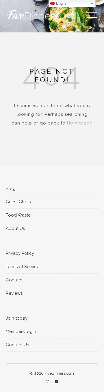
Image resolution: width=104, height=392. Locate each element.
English (61, 3)
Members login (21, 331)
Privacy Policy (20, 253)
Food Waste (18, 215)
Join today (16, 318)
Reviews (14, 293)
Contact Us (17, 344)
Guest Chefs (18, 201)
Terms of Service (22, 266)
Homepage (79, 123)
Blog (11, 188)
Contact (14, 280)
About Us (15, 228)
